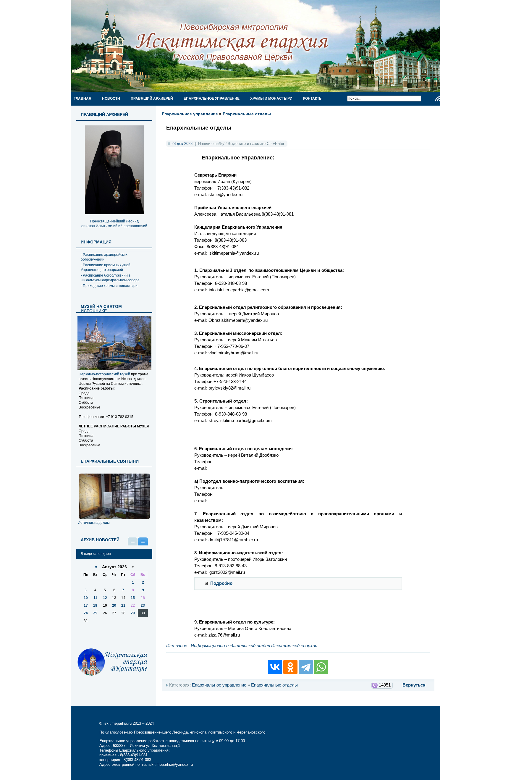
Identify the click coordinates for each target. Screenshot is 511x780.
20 (114, 605)
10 (86, 598)
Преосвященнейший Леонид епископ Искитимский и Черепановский (114, 223)
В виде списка (133, 541)
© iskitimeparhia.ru (116, 723)
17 (86, 605)
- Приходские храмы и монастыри (109, 286)
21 (123, 605)
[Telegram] (306, 667)
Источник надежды (94, 523)
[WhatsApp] (321, 667)
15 (133, 598)
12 (105, 598)
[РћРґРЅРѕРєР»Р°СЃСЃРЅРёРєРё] (290, 667)
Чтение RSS (437, 98)
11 (95, 598)
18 (95, 605)
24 (86, 613)
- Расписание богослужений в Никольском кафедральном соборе (110, 277)
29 (133, 613)
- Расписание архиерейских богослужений (104, 257)
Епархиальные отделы (247, 114)
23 (143, 605)
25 (95, 613)
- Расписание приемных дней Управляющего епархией (105, 267)
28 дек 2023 (182, 143)
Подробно (221, 583)
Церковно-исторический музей (104, 374)
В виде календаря (143, 541)
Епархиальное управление (190, 114)
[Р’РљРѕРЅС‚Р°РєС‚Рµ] (275, 667)
